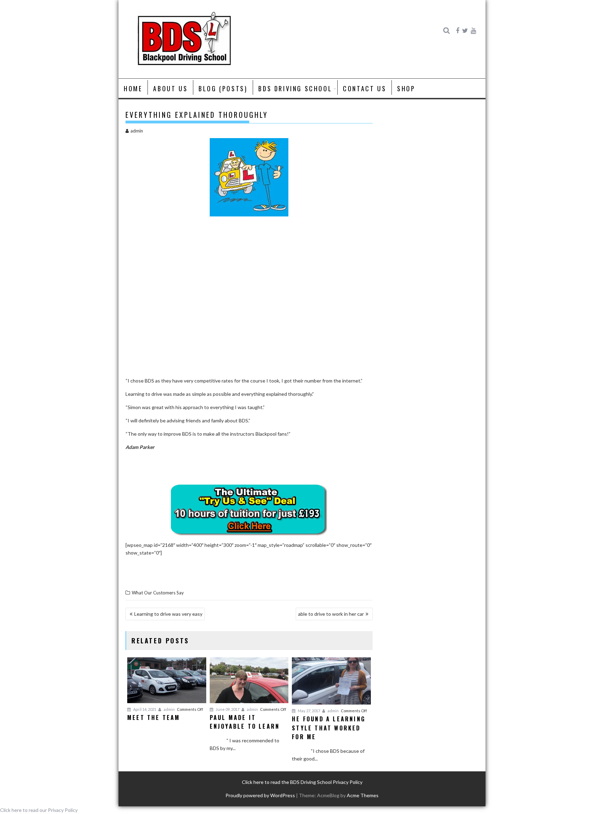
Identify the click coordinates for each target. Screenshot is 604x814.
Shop (406, 88)
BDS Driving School (295, 88)
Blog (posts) (223, 88)
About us (170, 88)
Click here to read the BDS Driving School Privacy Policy (302, 782)
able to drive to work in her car (331, 614)
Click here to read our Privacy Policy (39, 810)
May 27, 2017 (308, 710)
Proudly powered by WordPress (260, 795)
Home (133, 88)
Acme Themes (363, 795)
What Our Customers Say (158, 592)
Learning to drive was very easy (168, 614)
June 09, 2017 (227, 709)
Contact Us (364, 88)
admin (136, 131)
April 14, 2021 (144, 709)
